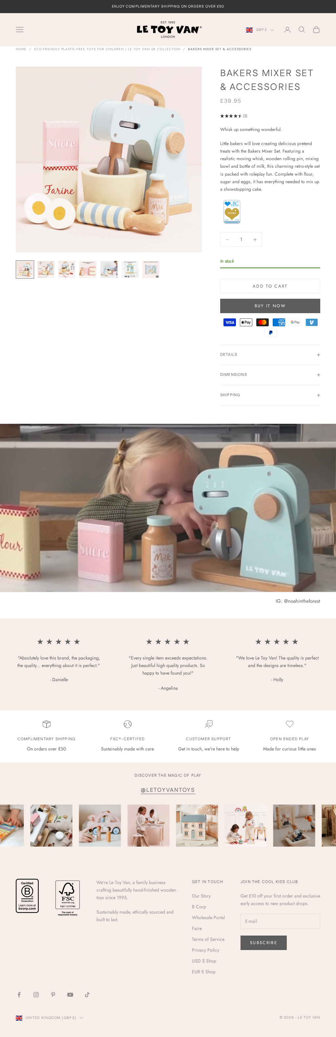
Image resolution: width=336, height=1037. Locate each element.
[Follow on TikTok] (87, 994)
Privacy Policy (205, 950)
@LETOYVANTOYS (168, 790)
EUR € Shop (204, 971)
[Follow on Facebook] (19, 994)
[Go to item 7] (151, 269)
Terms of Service (208, 939)
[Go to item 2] (46, 269)
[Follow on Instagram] (36, 994)
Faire (197, 928)
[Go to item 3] (67, 269)
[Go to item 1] (25, 269)
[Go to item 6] (130, 269)
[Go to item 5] (109, 269)
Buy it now (270, 306)
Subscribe (263, 943)
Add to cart (270, 286)
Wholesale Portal (208, 917)
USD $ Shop (204, 961)
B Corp (199, 906)
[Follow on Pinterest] (53, 994)
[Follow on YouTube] (70, 994)
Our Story (201, 896)
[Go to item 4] (88, 269)
